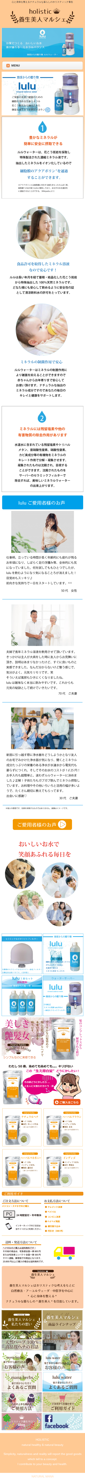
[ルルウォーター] (63, 973)
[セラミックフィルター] (22, 973)
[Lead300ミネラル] (63, 1146)
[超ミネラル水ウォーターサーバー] (42, 114)
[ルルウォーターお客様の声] (42, 833)
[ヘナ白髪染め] (42, 1060)
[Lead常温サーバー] (63, 1015)
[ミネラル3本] (22, 1015)
